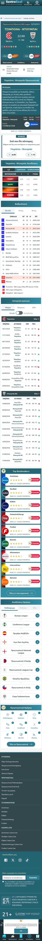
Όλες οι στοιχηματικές (19, 593)
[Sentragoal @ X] (12, 860)
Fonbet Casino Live (9, 848)
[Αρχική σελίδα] (1, 18)
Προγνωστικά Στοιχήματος (11, 765)
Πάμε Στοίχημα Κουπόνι (10, 761)
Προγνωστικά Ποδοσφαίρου (12, 783)
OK (21, 931)
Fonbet (13, 527)
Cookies (24, 927)
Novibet (13, 489)
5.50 (21, 195)
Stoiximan (14, 476)
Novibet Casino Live (9, 836)
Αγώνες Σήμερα (7, 773)
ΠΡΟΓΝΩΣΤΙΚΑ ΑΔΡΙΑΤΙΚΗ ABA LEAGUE (12, 18)
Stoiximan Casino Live (10, 833)
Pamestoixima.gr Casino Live (12, 844)
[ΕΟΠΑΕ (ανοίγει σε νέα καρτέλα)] (27, 914)
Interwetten (15, 565)
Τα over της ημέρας (8, 790)
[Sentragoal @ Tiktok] (27, 860)
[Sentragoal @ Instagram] (20, 860)
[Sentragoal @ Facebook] (5, 860)
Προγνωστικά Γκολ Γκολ (10, 786)
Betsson (13, 578)
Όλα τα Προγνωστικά (19, 744)
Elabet (12, 501)
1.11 (28, 184)
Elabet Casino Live (8, 840)
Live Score (5, 769)
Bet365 (13, 540)
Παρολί (4, 798)
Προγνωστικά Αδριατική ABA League (16, 24)
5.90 (21, 190)
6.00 (21, 179)
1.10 (28, 190)
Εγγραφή (33, 877)
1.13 (28, 179)
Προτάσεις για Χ (7, 794)
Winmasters (15, 552)
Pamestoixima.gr (17, 514)
